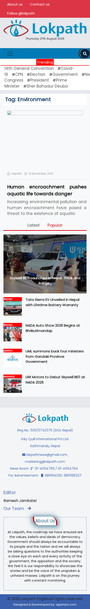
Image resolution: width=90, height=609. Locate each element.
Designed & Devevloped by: (45, 604)
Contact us (40, 4)
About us (15, 4)
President (39, 80)
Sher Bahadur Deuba (47, 86)
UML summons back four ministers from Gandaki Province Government (55, 356)
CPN (19, 74)
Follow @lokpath (21, 13)
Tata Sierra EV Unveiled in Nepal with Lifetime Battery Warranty (52, 302)
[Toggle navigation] (10, 53)
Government (65, 74)
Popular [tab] (55, 225)
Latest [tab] (33, 225)
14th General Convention (29, 68)
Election (37, 74)
